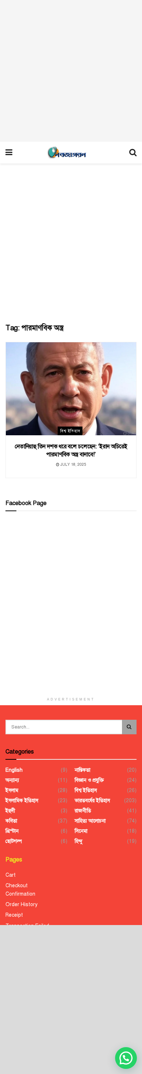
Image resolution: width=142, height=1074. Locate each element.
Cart (10, 875)
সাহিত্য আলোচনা (90, 821)
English (14, 770)
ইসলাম (11, 790)
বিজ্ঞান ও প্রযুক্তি (89, 780)
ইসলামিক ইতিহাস (21, 801)
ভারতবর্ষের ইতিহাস (92, 801)
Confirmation (20, 894)
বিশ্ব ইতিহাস (70, 431)
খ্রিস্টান (12, 831)
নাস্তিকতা (82, 770)
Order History (21, 904)
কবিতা (11, 821)
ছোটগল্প (13, 841)
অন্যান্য (12, 780)
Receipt (14, 915)
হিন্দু (78, 841)
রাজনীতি (83, 811)
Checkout (16, 886)
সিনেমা (81, 831)
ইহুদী (10, 811)
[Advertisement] (71, 71)
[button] (126, 1058)
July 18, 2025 (72, 464)
